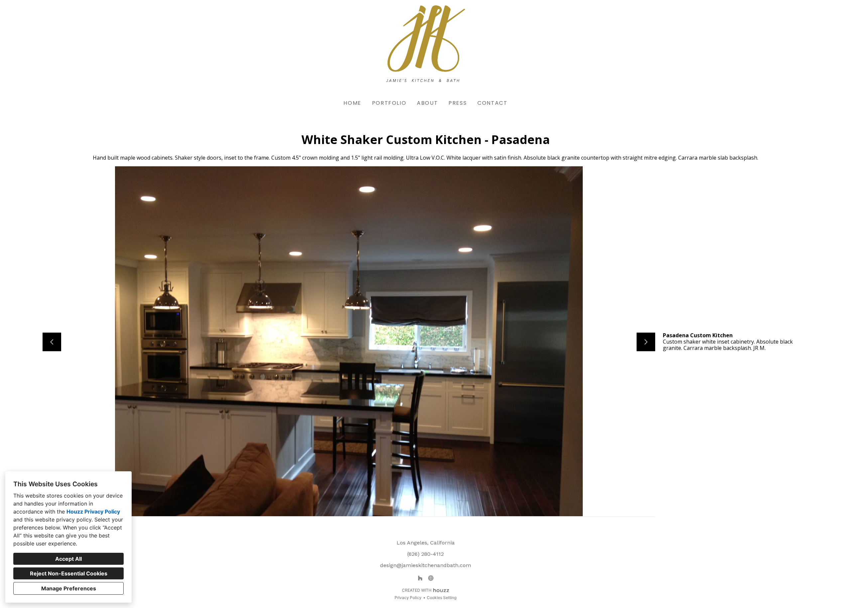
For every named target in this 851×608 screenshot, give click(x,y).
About (427, 103)
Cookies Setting (441, 597)
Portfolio (389, 103)
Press (457, 103)
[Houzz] (420, 578)
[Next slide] (646, 342)
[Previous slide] (52, 342)
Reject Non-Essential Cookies (68, 573)
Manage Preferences (68, 588)
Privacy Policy (408, 597)
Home (352, 103)
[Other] (430, 578)
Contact (492, 103)
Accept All (68, 558)
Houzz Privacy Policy (93, 511)
